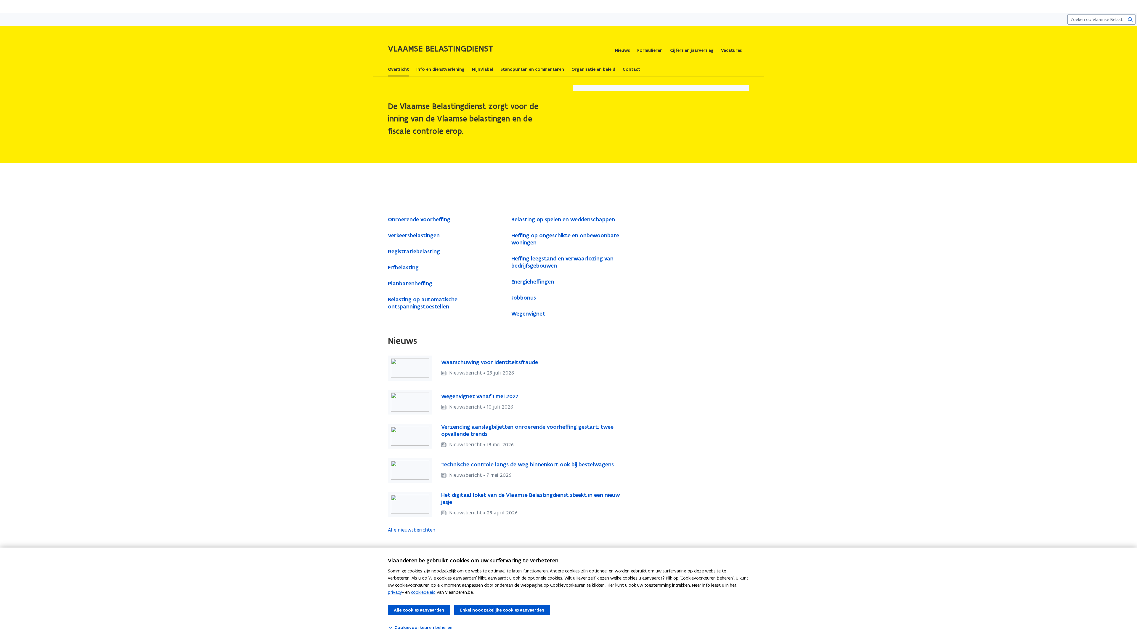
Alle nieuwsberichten (411, 530)
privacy (395, 592)
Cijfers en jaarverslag (692, 50)
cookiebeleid (423, 592)
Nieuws (622, 50)
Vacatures (731, 50)
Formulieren (650, 50)
